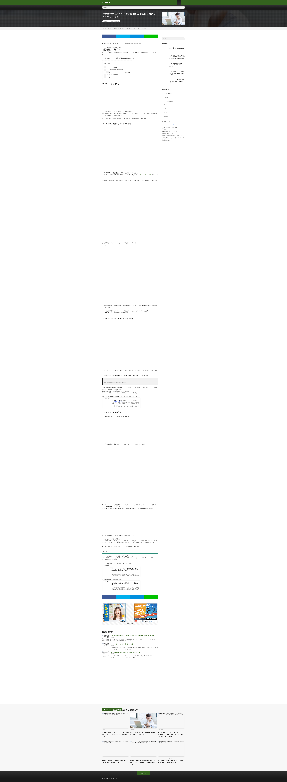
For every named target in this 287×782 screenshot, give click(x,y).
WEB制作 (166, 97)
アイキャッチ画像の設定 (111, 74)
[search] (183, 7)
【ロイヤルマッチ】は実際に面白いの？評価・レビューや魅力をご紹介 (177, 81)
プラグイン (166, 105)
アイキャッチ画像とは (111, 67)
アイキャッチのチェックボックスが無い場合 (118, 72)
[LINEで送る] (151, 36)
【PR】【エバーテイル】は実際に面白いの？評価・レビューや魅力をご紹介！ (177, 73)
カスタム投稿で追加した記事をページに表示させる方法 (125, 652)
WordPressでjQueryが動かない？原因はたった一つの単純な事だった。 (171, 761)
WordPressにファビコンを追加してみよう (121, 644)
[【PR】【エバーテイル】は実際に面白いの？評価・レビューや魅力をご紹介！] (165, 74)
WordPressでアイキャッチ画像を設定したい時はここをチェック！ (143, 733)
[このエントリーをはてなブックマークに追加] (137, 36)
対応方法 (166, 108)
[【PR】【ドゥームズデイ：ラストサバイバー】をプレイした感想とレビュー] (165, 49)
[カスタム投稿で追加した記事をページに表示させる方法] (105, 654)
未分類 (165, 112)
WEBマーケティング (168, 93)
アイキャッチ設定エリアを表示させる (114, 69)
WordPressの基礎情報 (114, 21)
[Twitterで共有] (123, 36)
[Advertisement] (143, 683)
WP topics (114, 778)
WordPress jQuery (168, 758)
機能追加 (166, 116)
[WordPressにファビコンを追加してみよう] (105, 646)
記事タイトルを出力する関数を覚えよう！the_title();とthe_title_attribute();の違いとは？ (143, 762)
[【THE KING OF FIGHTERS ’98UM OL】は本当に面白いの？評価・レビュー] (165, 66)
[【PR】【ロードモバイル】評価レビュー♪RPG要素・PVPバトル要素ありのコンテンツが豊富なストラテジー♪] (165, 58)
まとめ (107, 77)
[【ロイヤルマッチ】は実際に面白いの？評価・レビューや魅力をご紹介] (165, 82)
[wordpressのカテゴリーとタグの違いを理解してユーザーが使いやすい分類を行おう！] (105, 638)
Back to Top (143, 773)
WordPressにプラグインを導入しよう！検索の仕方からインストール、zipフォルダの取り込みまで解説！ (170, 734)
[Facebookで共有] (109, 36)
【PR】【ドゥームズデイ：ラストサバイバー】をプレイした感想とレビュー (177, 48)
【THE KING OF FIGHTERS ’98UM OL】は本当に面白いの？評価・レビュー (177, 65)
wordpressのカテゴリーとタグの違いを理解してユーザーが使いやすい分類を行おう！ (133, 635)
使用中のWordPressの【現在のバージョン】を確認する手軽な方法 (115, 761)
